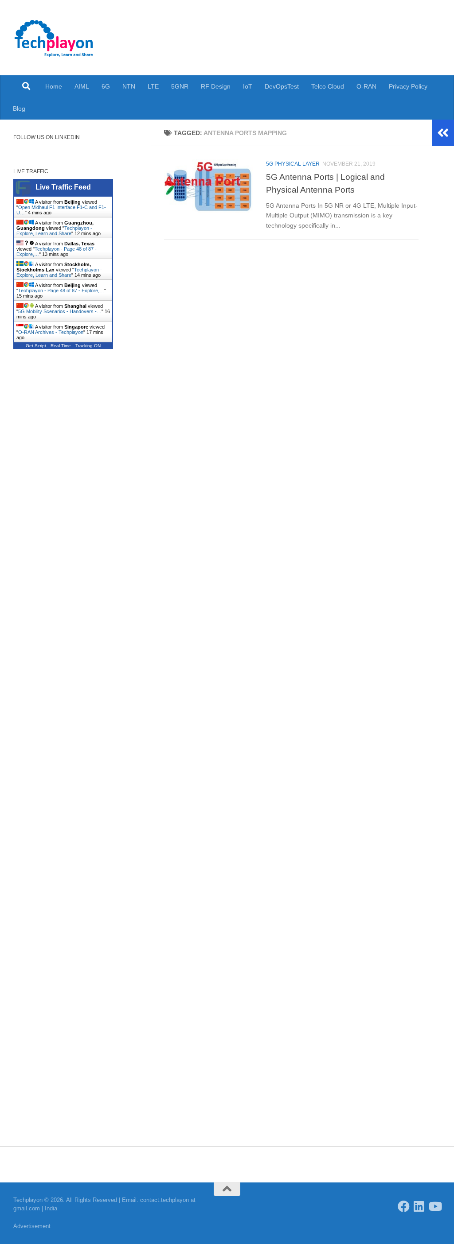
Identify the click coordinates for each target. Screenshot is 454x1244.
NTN (128, 86)
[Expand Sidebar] (443, 133)
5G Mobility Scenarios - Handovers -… (60, 311)
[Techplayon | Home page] (54, 38)
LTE (153, 86)
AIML (81, 86)
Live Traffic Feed (63, 187)
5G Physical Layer (293, 164)
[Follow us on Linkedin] (419, 1206)
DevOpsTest (282, 86)
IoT (247, 86)
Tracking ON (88, 345)
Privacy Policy (408, 86)
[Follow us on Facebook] (404, 1206)
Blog (19, 108)
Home (53, 86)
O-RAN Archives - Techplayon (50, 332)
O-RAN (366, 86)
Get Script (36, 345)
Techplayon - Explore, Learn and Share (54, 230)
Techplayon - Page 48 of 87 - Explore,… (61, 290)
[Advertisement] (75, 432)
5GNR (179, 86)
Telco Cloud (327, 86)
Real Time (61, 345)
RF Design (216, 86)
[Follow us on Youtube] (435, 1206)
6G (106, 86)
